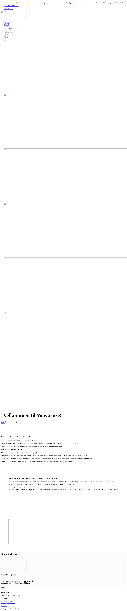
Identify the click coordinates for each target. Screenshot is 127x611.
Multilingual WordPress (7, 609)
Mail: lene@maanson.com (8, 603)
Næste (6, 421)
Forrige (3, 421)
